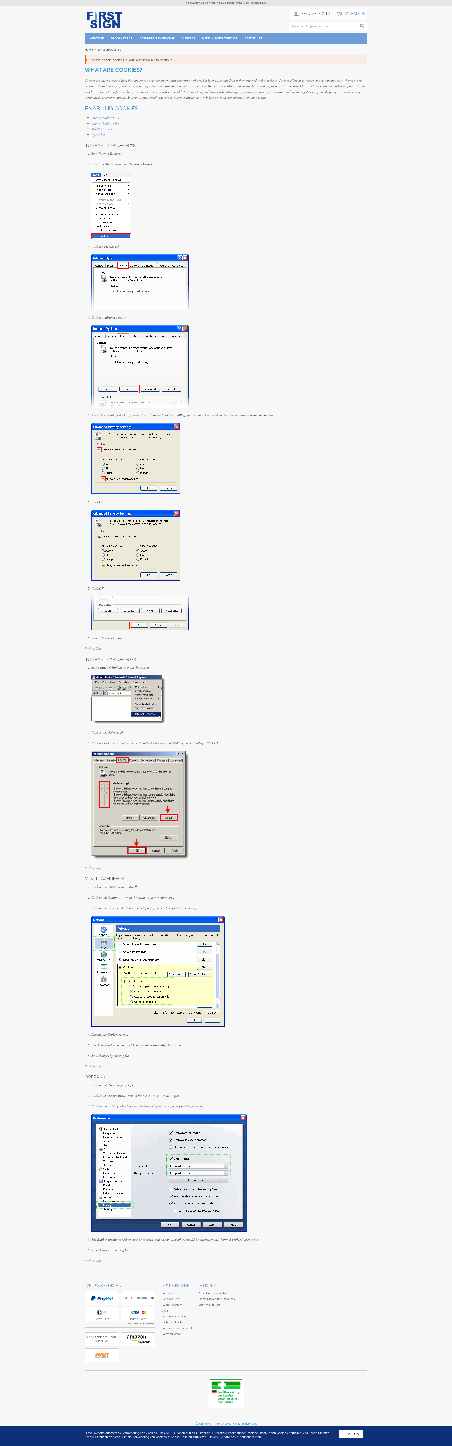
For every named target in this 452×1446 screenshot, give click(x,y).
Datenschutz (170, 1299)
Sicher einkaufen (173, 1322)
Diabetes (188, 38)
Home (89, 49)
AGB (165, 1310)
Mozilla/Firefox (101, 129)
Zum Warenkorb (209, 1304)
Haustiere (96, 38)
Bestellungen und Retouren (217, 1299)
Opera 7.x (98, 134)
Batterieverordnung (174, 1316)
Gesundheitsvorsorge (157, 38)
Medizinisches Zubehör (220, 38)
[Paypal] (102, 1298)
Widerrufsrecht (172, 1304)
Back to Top (93, 648)
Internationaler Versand (177, 1328)
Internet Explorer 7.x (105, 117)
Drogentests (121, 38)
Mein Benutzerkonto (212, 1293)
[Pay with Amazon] (138, 1339)
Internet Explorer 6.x (105, 123)
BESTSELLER (253, 38)
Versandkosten (172, 1334)
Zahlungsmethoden (103, 1286)
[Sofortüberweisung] (102, 1355)
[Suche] (362, 26)
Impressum (169, 1293)
